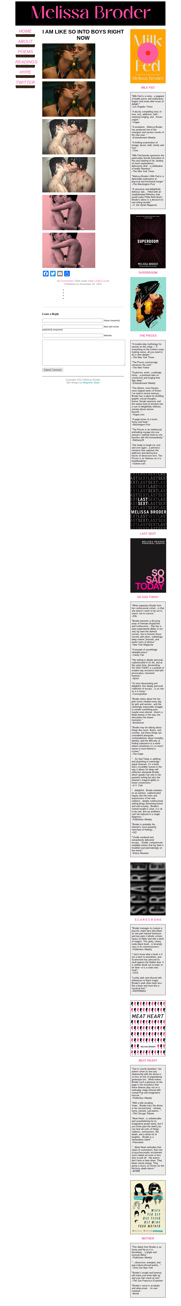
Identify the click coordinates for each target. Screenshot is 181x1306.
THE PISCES (148, 335)
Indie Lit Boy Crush (98, 280)
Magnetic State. (91, 382)
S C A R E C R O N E (148, 919)
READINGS (26, 61)
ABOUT (25, 41)
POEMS (25, 51)
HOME (25, 31)
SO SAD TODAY (148, 597)
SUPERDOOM (148, 272)
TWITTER (25, 82)
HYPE (25, 72)
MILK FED (148, 87)
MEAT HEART (148, 1060)
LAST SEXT (148, 533)
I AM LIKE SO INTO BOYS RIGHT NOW (83, 35)
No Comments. (65, 280)
